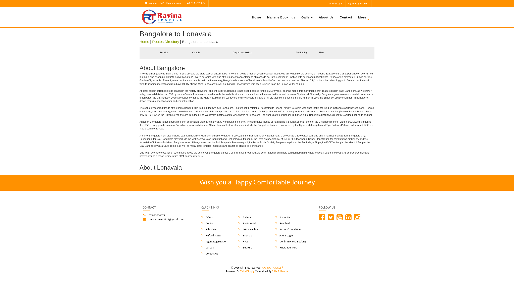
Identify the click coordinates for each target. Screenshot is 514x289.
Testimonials (249, 223)
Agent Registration (358, 3)
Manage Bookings (281, 17)
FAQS (245, 241)
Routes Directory (165, 42)
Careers (209, 247)
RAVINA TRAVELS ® (272, 267)
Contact (346, 17)
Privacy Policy (250, 229)
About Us (326, 17)
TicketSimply (247, 271)
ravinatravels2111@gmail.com (164, 3)
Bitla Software (280, 271)
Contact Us (211, 253)
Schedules (211, 229)
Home (256, 17)
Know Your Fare (288, 247)
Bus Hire (247, 247)
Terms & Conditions (290, 229)
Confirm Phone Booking (292, 241)
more (362, 17)
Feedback (285, 223)
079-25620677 (197, 3)
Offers (209, 217)
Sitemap (247, 235)
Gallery (307, 17)
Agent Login (336, 3)
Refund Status (213, 235)
